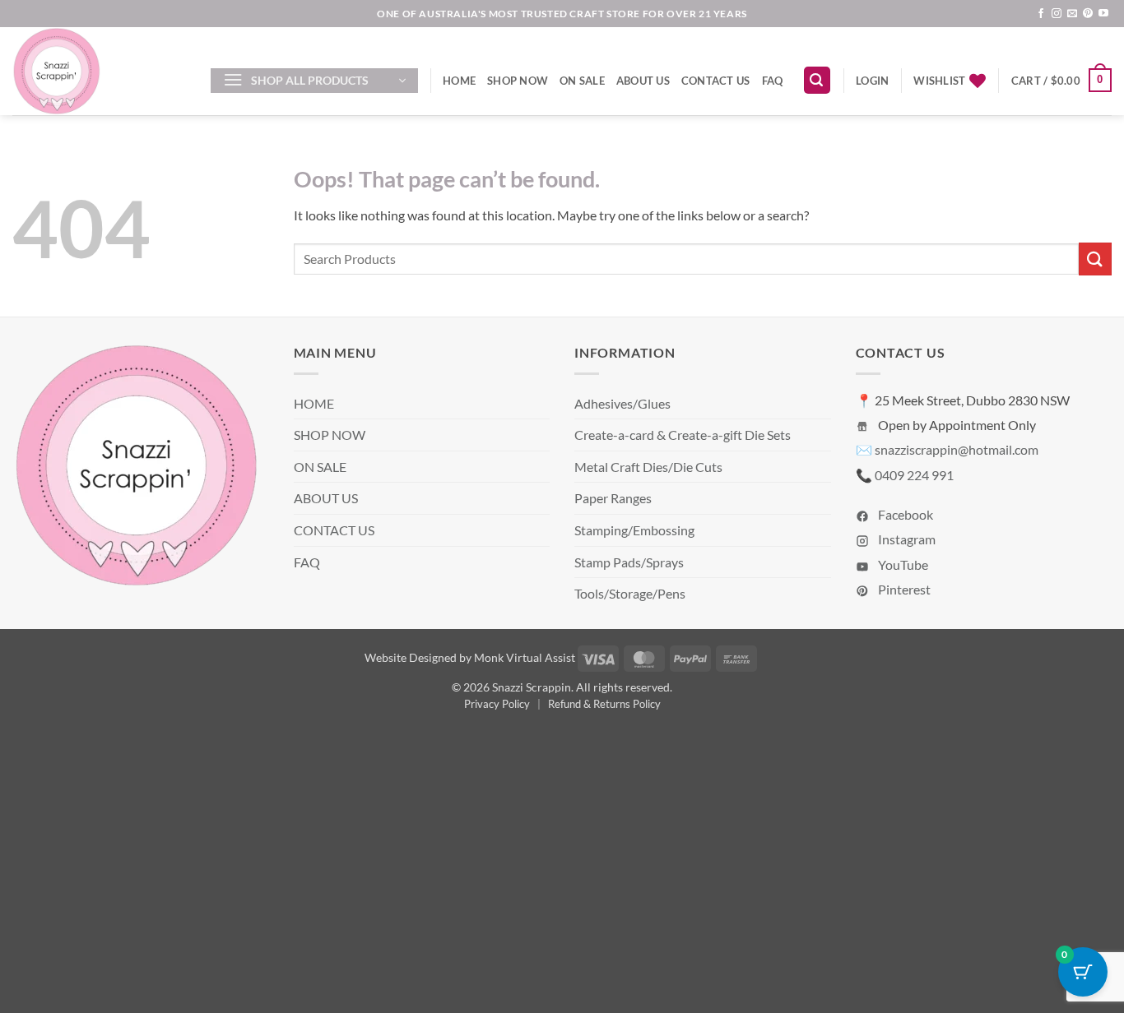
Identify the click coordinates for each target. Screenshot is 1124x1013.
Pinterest (903, 589)
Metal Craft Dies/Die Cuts (648, 466)
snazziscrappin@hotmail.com (956, 449)
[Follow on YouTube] (1103, 14)
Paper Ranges (613, 498)
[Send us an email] (1072, 14)
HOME (459, 80)
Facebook (904, 514)
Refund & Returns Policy (604, 703)
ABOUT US (643, 80)
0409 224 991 (914, 475)
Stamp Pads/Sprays (629, 562)
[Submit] (1095, 259)
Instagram (906, 539)
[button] (314, 80)
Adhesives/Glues (622, 403)
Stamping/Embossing (634, 530)
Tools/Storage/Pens (629, 593)
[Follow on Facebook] (1041, 14)
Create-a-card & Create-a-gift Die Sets (682, 434)
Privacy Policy (497, 703)
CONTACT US (715, 80)
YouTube (902, 564)
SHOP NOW (517, 80)
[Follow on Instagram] (1056, 14)
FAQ (772, 80)
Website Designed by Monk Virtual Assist (470, 657)
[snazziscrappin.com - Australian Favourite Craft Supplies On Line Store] (99, 71)
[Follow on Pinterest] (1088, 14)
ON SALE (582, 80)
